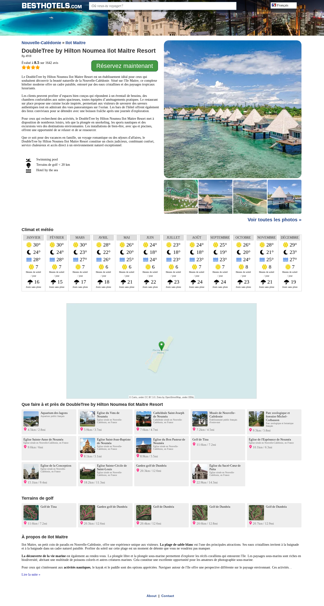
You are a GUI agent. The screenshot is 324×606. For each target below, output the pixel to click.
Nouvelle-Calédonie (41, 42)
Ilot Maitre (75, 42)
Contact (167, 595)
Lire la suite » (31, 574)
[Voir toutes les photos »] (232, 127)
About (152, 595)
